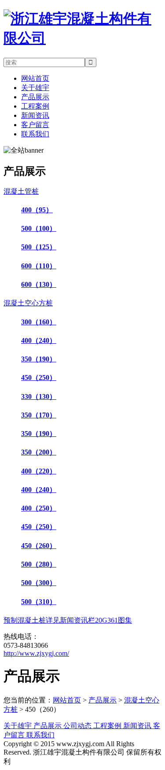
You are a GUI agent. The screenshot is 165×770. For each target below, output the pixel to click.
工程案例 (35, 106)
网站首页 (35, 78)
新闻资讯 (35, 115)
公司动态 (78, 725)
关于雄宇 (35, 87)
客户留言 (35, 124)
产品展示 (35, 97)
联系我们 (35, 134)
